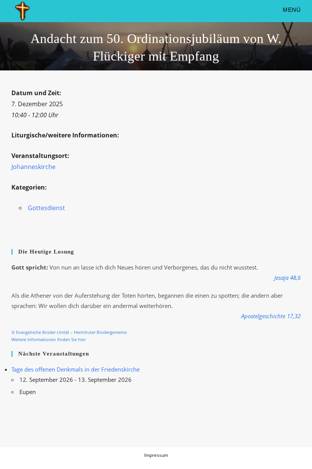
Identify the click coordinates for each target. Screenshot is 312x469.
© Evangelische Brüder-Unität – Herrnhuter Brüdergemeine (69, 332)
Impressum (156, 455)
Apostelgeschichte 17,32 (271, 316)
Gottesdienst (46, 208)
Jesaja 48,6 (287, 277)
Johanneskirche (33, 167)
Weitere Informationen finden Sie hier (48, 339)
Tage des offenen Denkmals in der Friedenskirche (75, 369)
